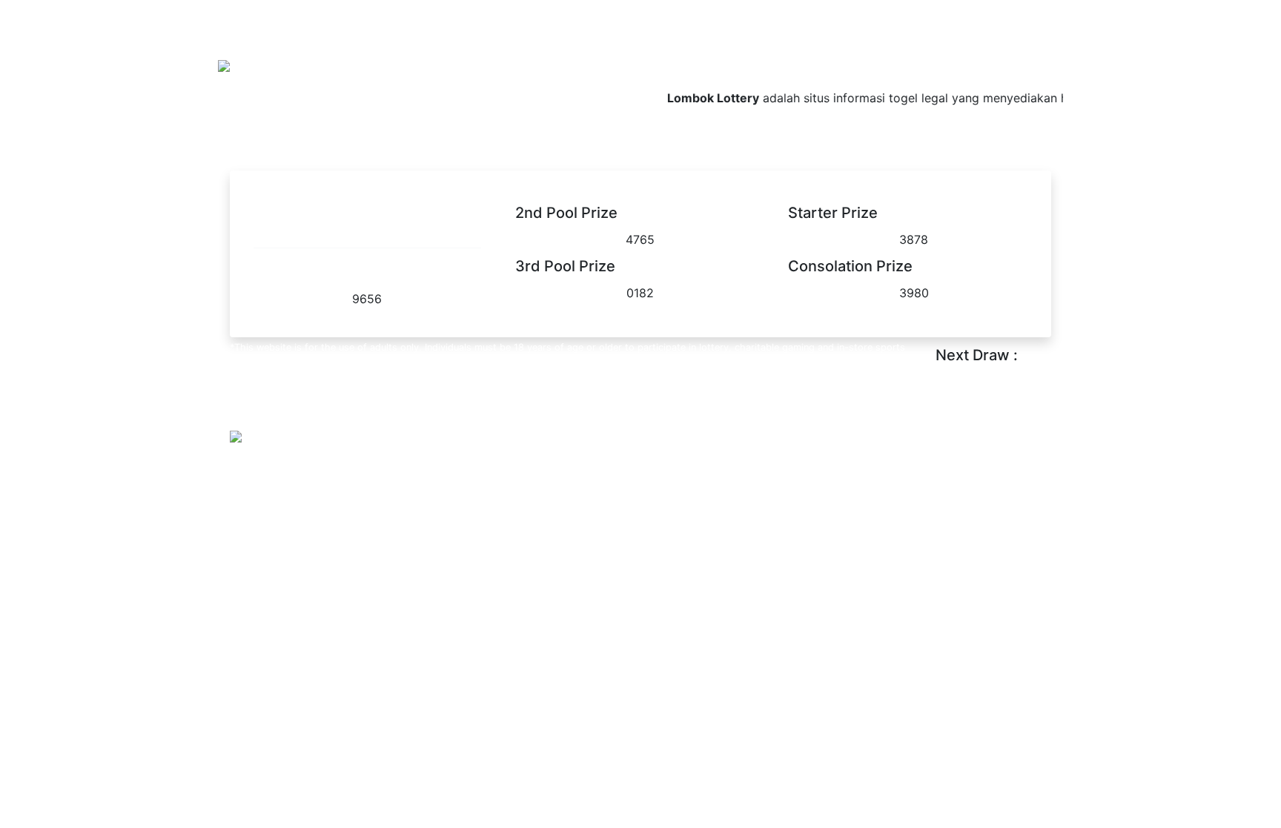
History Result (1018, 56)
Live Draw (938, 56)
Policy (253, 470)
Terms (299, 470)
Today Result (862, 56)
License (349, 470)
